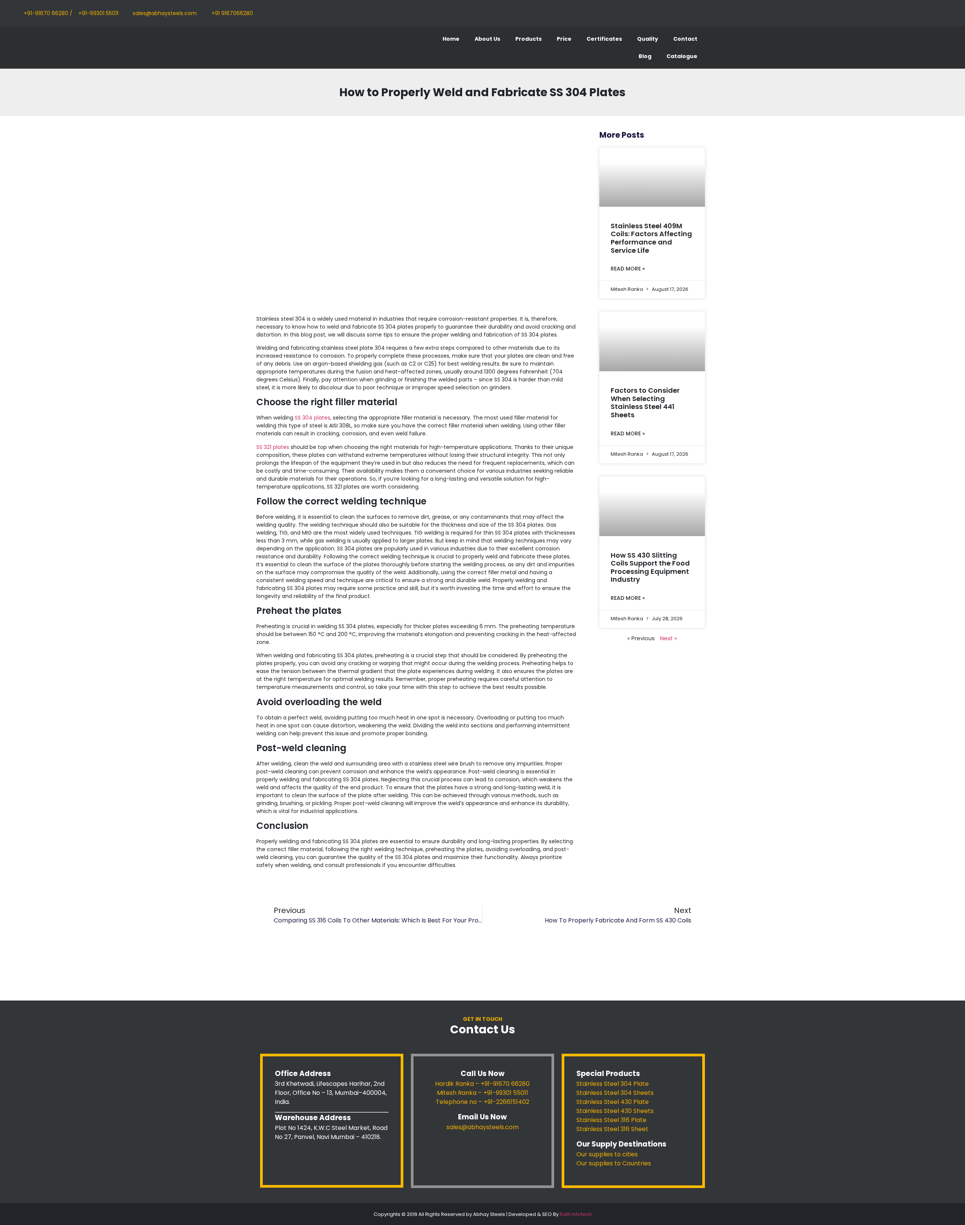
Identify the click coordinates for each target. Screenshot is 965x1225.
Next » (668, 638)
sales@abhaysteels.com (482, 1127)
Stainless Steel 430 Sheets (615, 1111)
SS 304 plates (312, 417)
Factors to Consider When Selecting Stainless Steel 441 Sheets (645, 403)
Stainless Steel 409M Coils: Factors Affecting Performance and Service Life (651, 238)
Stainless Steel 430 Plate (612, 1101)
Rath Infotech (576, 1214)
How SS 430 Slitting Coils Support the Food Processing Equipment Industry (650, 567)
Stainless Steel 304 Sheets (615, 1092)
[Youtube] (939, 13)
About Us (487, 39)
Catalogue (681, 56)
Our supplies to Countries (613, 1163)
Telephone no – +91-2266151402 (482, 1101)
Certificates (604, 39)
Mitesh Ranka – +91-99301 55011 (482, 1092)
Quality (647, 39)
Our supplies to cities (607, 1154)
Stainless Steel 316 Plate (611, 1120)
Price (564, 39)
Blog (645, 56)
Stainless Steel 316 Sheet (612, 1129)
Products (528, 39)
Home (451, 39)
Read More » (628, 268)
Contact (685, 39)
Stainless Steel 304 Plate (612, 1083)
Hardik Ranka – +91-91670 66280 (482, 1083)
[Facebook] (920, 13)
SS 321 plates (272, 447)
